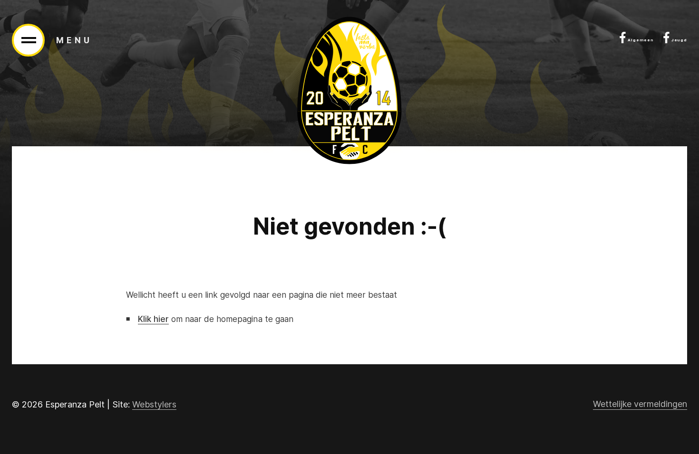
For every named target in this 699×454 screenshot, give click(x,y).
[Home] (349, 90)
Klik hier (153, 319)
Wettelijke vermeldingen (640, 404)
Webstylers (154, 404)
